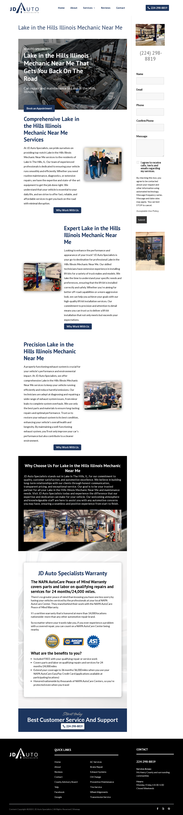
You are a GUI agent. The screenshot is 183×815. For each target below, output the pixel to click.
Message (141, 136)
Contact (120, 8)
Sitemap (76, 809)
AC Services (96, 761)
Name (139, 74)
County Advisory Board (65, 781)
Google (58, 797)
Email (139, 89)
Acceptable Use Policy (147, 211)
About (73, 8)
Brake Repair (96, 766)
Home (61, 8)
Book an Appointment (39, 108)
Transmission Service (100, 797)
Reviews (105, 8)
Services (88, 8)
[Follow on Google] (169, 808)
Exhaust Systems (98, 771)
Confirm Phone (145, 120)
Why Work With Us (67, 210)
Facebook (59, 792)
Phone (140, 105)
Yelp (56, 787)
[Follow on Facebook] (157, 808)
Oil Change (95, 776)
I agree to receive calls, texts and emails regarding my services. (151, 167)
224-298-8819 (159, 7)
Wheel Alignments (99, 792)
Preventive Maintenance (102, 781)
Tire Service (96, 787)
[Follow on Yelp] (163, 808)
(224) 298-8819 (151, 56)
